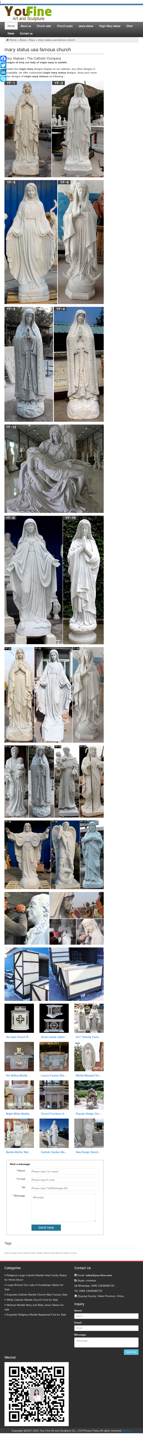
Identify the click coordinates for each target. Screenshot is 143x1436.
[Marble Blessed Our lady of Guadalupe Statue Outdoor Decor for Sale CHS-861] (89, 1056)
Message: (80, 1334)
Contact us (26, 33)
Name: (78, 1310)
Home (11, 26)
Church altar (44, 26)
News (11, 33)
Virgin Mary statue (109, 26)
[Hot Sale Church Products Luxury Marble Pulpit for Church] (19, 1017)
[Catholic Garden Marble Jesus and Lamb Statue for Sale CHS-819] (54, 1133)
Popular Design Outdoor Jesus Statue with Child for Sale (89, 1113)
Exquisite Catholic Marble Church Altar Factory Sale (36, 1294)
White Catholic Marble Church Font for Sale (32, 1299)
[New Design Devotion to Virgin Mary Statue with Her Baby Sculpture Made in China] (89, 1133)
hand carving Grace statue (16, 1253)
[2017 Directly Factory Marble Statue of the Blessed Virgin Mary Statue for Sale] (89, 1017)
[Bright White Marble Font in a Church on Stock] (19, 1094)
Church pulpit (65, 26)
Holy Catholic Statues (40, 1253)
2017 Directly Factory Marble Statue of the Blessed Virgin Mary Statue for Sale (89, 1037)
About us (25, 26)
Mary (32, 39)
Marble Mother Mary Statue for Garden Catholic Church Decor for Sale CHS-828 (19, 1152)
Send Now (131, 1352)
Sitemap (127, 1430)
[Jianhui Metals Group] (28, 13)
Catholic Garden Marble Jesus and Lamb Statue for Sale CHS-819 (54, 1152)
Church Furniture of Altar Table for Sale (54, 1113)
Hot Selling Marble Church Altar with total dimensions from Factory (19, 1075)
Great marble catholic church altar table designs (54, 1037)
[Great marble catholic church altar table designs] (54, 1017)
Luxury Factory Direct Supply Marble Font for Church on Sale (54, 1075)
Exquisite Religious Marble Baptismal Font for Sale (36, 1314)
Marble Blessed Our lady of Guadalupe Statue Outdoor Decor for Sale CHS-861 (89, 1075)
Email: (94, 1275)
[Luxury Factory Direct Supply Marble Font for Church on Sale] (54, 1056)
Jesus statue (85, 26)
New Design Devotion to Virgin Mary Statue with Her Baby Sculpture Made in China (89, 1152)
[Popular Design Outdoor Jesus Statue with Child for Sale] (89, 1094)
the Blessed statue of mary (65, 1253)
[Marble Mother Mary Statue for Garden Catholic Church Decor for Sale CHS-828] (19, 1133)
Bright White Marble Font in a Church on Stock (19, 1113)
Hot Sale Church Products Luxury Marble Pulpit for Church (19, 1037)
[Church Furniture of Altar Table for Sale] (54, 1094)
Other (129, 26)
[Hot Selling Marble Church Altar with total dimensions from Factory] (19, 1056)
